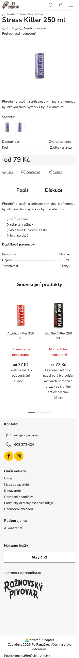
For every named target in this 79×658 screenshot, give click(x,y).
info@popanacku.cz (28, 435)
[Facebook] (8, 456)
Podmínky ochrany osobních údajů (28, 503)
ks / (39, 557)
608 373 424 (24, 444)
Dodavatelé (12, 491)
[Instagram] (18, 456)
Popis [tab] (22, 190)
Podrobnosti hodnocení (19, 33)
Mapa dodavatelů (16, 484)
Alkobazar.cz (13, 528)
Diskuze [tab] (54, 190)
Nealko (64, 254)
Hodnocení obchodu (18, 509)
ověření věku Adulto (35, 656)
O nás (8, 478)
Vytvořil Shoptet (42, 640)
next (75, 326)
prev (4, 326)
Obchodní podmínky (18, 497)
